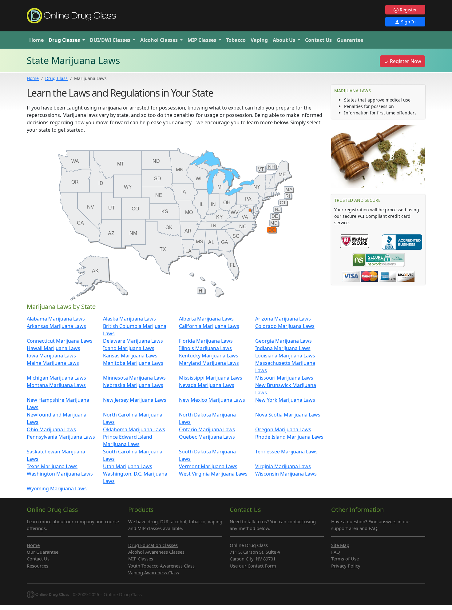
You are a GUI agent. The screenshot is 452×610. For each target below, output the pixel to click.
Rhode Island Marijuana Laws (289, 436)
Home (36, 40)
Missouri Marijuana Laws (284, 377)
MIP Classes (140, 559)
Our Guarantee (42, 552)
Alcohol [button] (159, 40)
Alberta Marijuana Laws (206, 318)
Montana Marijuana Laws (56, 385)
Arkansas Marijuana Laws (56, 326)
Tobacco (236, 40)
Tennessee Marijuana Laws (286, 451)
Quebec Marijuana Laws (207, 436)
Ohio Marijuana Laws (51, 429)
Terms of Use (345, 559)
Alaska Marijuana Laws (129, 318)
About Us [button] (284, 40)
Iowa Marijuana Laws (51, 355)
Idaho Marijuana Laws (128, 348)
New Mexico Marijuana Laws (212, 400)
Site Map (340, 545)
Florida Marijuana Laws (206, 340)
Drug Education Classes (153, 545)
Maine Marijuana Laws (53, 363)
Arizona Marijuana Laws (283, 318)
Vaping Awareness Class (153, 572)
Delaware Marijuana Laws (133, 340)
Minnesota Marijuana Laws (134, 377)
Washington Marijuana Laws (60, 473)
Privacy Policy (345, 566)
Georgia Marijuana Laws (283, 340)
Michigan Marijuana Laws (56, 377)
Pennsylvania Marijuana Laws (61, 436)
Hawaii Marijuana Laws (53, 348)
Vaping (259, 40)
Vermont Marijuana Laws (208, 466)
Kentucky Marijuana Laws (208, 355)
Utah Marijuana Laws (127, 466)
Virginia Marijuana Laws (283, 466)
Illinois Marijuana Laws (205, 348)
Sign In (408, 22)
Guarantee (350, 40)
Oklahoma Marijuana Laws (134, 429)
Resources (37, 566)
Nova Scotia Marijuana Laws (287, 414)
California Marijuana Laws (209, 326)
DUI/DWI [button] (110, 40)
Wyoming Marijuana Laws (57, 488)
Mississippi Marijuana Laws (210, 377)
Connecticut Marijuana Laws (60, 340)
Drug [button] (64, 40)
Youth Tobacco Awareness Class (161, 566)
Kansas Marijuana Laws (130, 355)
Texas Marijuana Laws (52, 466)
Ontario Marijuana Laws (207, 429)
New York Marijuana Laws (285, 400)
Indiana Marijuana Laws (283, 348)
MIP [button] (202, 40)
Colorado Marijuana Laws (285, 326)
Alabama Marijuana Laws (56, 318)
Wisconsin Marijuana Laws (286, 473)
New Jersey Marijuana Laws (134, 400)
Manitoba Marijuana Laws (133, 363)
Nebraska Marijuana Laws (133, 385)
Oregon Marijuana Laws (283, 429)
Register (407, 10)
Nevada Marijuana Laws (206, 385)
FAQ (335, 552)
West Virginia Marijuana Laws (213, 473)
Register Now (405, 61)
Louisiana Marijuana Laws (285, 355)
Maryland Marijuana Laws (209, 363)
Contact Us (318, 40)
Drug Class (56, 78)
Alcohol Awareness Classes (156, 552)
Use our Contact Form (253, 566)
